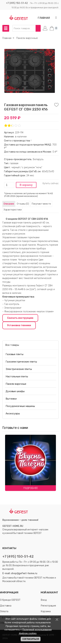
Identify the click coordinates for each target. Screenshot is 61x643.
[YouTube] (7, 540)
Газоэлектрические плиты (21, 361)
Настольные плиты (17, 376)
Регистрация (48, 605)
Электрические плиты (19, 369)
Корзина (46, 611)
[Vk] (4, 540)
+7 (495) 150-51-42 (17, 3)
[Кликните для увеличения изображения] (29, 71)
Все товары (12, 345)
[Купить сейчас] (51, 183)
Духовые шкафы (15, 391)
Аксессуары (13, 413)
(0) (23, 203)
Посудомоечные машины (20, 406)
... (55, 17)
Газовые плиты (14, 354)
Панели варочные (16, 383)
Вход (44, 599)
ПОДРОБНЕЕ (30, 488)
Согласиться (30, 639)
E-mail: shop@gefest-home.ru (19, 573)
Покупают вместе (41, 203)
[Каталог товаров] (5, 28)
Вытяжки (11, 398)
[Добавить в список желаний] (56, 105)
